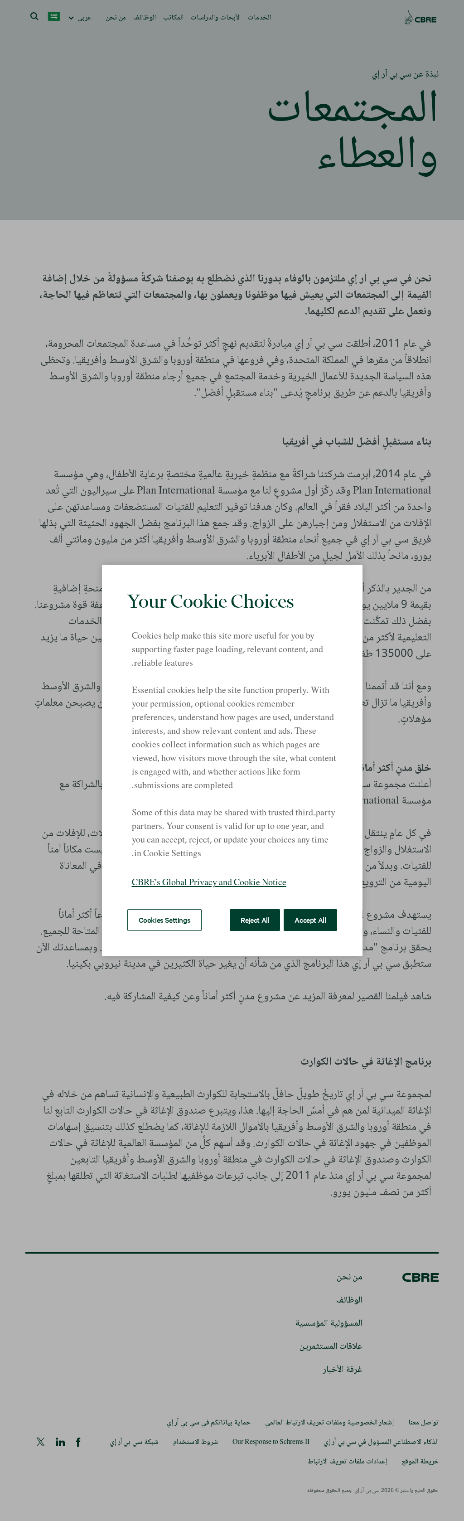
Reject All (255, 920)
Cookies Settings (165, 920)
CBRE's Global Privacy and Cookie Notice (209, 883)
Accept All (310, 920)
